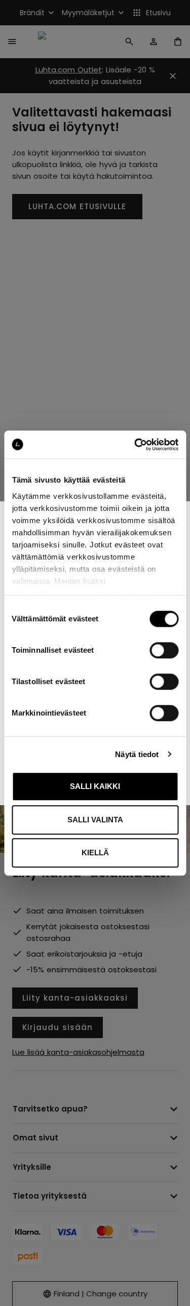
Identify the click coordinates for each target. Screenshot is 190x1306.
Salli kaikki (95, 786)
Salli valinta (95, 819)
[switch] (163, 650)
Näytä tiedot (137, 754)
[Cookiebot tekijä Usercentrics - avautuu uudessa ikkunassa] (135, 444)
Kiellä (95, 852)
